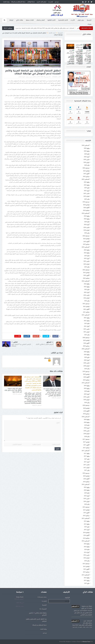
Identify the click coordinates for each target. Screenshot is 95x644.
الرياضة (11, 20)
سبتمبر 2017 (86, 448)
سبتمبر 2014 (86, 538)
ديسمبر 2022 (86, 270)
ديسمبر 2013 (86, 563)
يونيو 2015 (86, 524)
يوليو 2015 (86, 521)
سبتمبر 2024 (86, 210)
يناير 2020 (86, 368)
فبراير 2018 (86, 433)
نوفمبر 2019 (86, 374)
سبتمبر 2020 (86, 346)
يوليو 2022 (86, 284)
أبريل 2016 (86, 496)
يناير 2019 (86, 402)
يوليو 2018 (86, 419)
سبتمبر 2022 (86, 278)
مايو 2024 (86, 222)
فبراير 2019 (86, 399)
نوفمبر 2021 (86, 306)
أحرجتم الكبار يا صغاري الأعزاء (44, 344)
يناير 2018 (86, 436)
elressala (54, 76)
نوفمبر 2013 (86, 566)
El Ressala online (42, 597)
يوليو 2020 (86, 351)
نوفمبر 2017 (86, 442)
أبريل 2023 (86, 258)
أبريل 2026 (86, 157)
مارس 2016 (86, 498)
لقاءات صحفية (30, 20)
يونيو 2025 (86, 185)
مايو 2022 (86, 289)
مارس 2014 (86, 555)
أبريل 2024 (86, 224)
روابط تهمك (6, 2)
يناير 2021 (86, 335)
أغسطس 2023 (85, 247)
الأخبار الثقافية (51, 20)
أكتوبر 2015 (86, 513)
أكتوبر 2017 (86, 445)
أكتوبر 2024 (86, 207)
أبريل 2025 (86, 190)
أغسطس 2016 (85, 484)
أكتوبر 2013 (86, 569)
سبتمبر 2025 (86, 176)
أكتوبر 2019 (86, 377)
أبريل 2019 (86, 394)
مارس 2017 (86, 464)
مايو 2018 (86, 425)
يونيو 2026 (86, 151)
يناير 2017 (86, 470)
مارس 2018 (86, 431)
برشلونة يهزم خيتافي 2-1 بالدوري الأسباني (38, 614)
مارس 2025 (86, 193)
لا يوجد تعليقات (21, 76)
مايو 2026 (86, 154)
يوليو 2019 (86, 385)
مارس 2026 (86, 159)
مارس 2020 (86, 363)
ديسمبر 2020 (86, 337)
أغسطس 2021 (85, 315)
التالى (15, 342)
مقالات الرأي (19, 20)
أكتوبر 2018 (86, 411)
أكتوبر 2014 (86, 535)
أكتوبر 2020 (86, 343)
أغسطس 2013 (85, 575)
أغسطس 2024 (85, 213)
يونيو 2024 (86, 219)
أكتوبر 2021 (86, 309)
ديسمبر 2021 (86, 303)
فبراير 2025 (86, 196)
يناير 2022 (86, 301)
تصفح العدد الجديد (41, 2)
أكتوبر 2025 (86, 173)
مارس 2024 (86, 227)
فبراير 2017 (86, 467)
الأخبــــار (73, 20)
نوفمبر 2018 (86, 408)
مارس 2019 (86, 397)
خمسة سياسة (19, 597)
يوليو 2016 (86, 487)
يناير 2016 (86, 504)
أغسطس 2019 (85, 383)
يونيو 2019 (86, 388)
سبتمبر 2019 (86, 380)
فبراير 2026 (86, 162)
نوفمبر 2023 (86, 238)
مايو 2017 (86, 459)
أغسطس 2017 (85, 450)
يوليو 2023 (86, 250)
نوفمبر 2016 (86, 476)
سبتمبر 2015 (86, 515)
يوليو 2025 (86, 182)
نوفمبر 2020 (86, 340)
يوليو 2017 (86, 453)
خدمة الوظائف (31, 2)
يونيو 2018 (86, 422)
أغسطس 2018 (85, 416)
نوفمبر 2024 (86, 205)
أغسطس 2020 (85, 349)
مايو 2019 (86, 391)
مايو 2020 (86, 357)
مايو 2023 (86, 255)
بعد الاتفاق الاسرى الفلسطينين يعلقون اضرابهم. (36, 620)
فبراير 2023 (86, 264)
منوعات (89, 24)
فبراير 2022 (86, 298)
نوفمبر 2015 (86, 510)
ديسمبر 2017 (86, 439)
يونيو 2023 (86, 253)
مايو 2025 (86, 188)
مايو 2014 (86, 549)
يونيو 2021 (86, 320)
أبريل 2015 (86, 529)
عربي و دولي (29, 76)
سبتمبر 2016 (86, 481)
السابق (48, 342)
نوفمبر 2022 (86, 272)
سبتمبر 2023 (86, 244)
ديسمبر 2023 (86, 236)
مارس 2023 (86, 261)
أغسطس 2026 (85, 145)
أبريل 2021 (86, 326)
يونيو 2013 (86, 580)
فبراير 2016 (86, 501)
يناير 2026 (86, 165)
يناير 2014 (86, 561)
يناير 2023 (86, 267)
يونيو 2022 (86, 287)
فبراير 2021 (86, 332)
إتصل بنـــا (50, 2)
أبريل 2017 (86, 462)
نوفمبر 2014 (86, 532)
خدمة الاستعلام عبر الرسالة (18, 2)
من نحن (56, 2)
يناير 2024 (86, 233)
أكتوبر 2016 (86, 479)
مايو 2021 (86, 323)
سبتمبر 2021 (86, 312)
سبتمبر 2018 (86, 414)
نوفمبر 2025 (86, 171)
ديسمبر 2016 (86, 473)
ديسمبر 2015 (86, 507)
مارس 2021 (86, 329)
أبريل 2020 (86, 360)
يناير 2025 (86, 199)
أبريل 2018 (86, 428)
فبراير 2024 (86, 230)
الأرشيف (67, 597)
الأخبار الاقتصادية (63, 20)
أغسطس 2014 (85, 541)
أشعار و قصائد (40, 20)
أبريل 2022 (86, 292)
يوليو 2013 (86, 578)
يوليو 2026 (86, 148)
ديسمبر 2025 (86, 168)
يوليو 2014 (86, 544)
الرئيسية (89, 20)
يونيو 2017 (86, 456)
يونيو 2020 (86, 354)
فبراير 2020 (86, 366)
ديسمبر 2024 (86, 202)
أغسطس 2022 (85, 281)
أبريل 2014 (86, 552)
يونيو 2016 (86, 490)
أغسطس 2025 (85, 179)
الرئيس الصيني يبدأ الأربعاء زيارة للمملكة (21, 345)
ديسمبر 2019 (86, 371)
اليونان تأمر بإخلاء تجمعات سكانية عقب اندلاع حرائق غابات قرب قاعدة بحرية (13, 390)
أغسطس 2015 (85, 518)
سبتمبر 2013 (86, 572)
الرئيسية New (43, 609)
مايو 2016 (86, 493)
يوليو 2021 (86, 318)
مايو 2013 (86, 583)
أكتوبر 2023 (86, 241)
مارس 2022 (86, 295)
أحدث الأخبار (35, 76)
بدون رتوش (81, 20)
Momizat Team (86, 641)
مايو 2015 (86, 527)
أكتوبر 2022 (86, 275)
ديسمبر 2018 (86, 405)
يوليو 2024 (86, 216)
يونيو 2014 (86, 546)
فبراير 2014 (86, 558)
